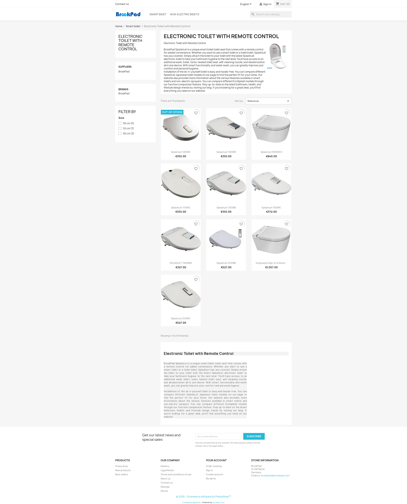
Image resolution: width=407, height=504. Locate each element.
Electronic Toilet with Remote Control (130, 43)
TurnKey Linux (218, 502)
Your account (216, 460)
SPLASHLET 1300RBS (181, 262)
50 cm (128, 123)
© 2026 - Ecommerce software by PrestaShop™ (203, 496)
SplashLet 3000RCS (271, 151)
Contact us (122, 4)
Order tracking (214, 466)
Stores (164, 490)
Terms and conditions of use (176, 474)
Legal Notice (167, 470)
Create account (214, 474)
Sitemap (165, 486)
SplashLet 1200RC (181, 151)
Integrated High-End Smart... (271, 262)
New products (123, 470)
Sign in (209, 470)
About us (165, 478)
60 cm (128, 133)
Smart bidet (157, 14)
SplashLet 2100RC (181, 318)
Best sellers (121, 474)
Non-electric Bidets (184, 14)
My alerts (211, 478)
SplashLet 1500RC (271, 207)
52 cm (128, 128)
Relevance (269, 101)
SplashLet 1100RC (180, 207)
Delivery (165, 466)
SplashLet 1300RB (226, 207)
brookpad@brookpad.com (275, 475)
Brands (123, 89)
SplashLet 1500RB (226, 151)
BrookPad (124, 71)
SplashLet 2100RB (226, 262)
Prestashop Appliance (191, 502)
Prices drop (121, 466)
